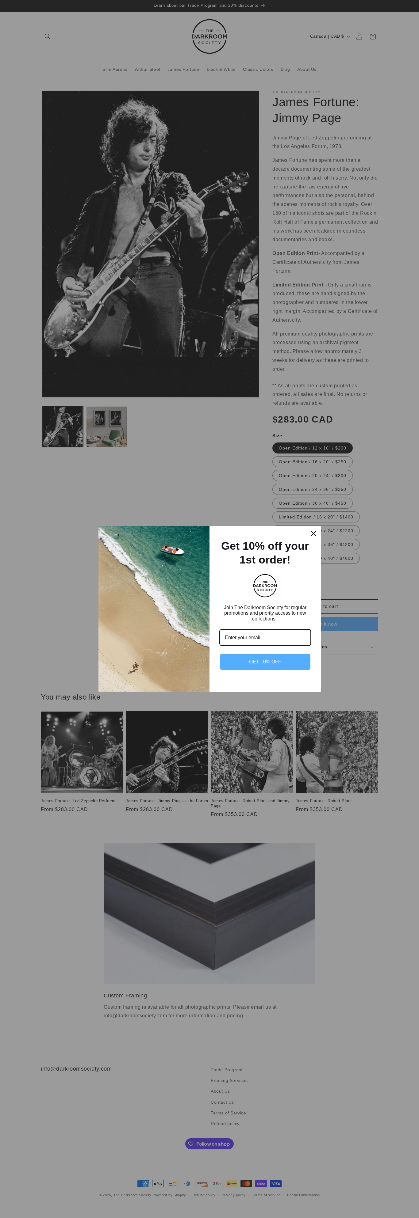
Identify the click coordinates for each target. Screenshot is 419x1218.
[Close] (313, 533)
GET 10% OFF (265, 661)
